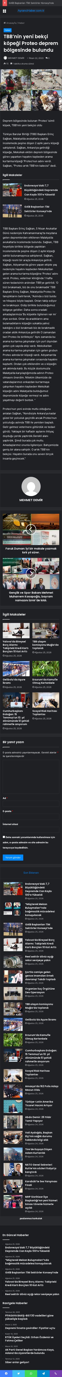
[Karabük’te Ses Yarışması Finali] (13, 1186)
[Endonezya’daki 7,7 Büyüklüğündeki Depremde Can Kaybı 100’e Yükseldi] (12, 189)
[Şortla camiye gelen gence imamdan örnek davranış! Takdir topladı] (13, 976)
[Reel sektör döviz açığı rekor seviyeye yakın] (13, 961)
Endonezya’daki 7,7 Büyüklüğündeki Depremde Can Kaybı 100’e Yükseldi (41, 190)
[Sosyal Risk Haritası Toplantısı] (45, 700)
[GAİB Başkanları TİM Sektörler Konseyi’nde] (12, 210)
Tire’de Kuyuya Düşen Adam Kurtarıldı (38, 1151)
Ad (5, 798)
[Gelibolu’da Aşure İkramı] (16, 668)
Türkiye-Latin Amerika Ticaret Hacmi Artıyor (39, 1103)
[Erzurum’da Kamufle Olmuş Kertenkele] (45, 668)
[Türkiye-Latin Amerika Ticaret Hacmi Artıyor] (13, 1106)
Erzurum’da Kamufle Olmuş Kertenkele (45, 681)
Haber (21, 23)
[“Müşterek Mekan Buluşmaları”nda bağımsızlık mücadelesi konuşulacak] (13, 908)
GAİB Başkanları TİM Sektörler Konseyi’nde (31, 3)
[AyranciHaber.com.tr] (31, 10)
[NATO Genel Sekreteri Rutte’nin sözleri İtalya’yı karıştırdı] (13, 1169)
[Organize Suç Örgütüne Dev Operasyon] (13, 993)
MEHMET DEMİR (16, 58)
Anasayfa (11, 23)
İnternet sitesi (10, 824)
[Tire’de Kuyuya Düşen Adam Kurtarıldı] (13, 1154)
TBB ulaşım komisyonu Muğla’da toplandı (45, 645)
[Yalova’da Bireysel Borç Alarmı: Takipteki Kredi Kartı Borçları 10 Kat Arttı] (16, 630)
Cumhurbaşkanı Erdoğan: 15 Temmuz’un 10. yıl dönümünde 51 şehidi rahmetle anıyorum (16, 717)
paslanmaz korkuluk (31, 1218)
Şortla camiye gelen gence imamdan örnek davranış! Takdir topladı (40, 975)
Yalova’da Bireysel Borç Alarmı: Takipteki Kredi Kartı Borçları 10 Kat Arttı (15, 646)
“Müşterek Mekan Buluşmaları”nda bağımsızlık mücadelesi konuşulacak (40, 909)
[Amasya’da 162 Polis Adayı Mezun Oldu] (13, 1091)
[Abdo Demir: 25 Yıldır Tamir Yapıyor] (13, 1121)
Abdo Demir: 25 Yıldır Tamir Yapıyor (38, 1119)
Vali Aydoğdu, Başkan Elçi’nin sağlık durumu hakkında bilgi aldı (38, 1136)
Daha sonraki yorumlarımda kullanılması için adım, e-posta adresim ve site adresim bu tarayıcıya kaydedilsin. (29, 842)
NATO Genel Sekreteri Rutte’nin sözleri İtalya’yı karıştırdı (40, 1168)
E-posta (8, 811)
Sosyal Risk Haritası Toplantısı (44, 712)
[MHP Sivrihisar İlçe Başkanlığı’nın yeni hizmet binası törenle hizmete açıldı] (13, 1201)
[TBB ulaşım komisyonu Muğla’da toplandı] (45, 630)
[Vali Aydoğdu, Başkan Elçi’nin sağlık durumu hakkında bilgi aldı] (13, 1137)
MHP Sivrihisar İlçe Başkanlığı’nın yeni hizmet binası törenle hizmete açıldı (41, 1202)
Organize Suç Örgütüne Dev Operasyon (40, 990)
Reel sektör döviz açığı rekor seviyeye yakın (39, 958)
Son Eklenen (31, 872)
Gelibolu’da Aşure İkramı (14, 681)
